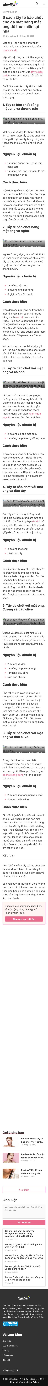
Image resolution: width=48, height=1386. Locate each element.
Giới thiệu (7, 1341)
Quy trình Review (10, 1346)
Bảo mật (6, 1360)
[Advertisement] (24, 1027)
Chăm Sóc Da (10, 12)
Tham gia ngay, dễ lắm (24, 919)
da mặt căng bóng (13, 774)
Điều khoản (8, 1355)
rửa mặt (19, 317)
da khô (36, 521)
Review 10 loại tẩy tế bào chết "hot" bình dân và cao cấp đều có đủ (33, 1140)
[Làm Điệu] (11, 4)
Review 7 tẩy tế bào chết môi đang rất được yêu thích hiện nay (32, 1172)
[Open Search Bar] (36, 4)
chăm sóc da (10, 50)
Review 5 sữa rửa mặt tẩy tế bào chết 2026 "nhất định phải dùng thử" (32, 1156)
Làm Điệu (7, 1305)
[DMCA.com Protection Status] (10, 1325)
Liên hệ (6, 1350)
